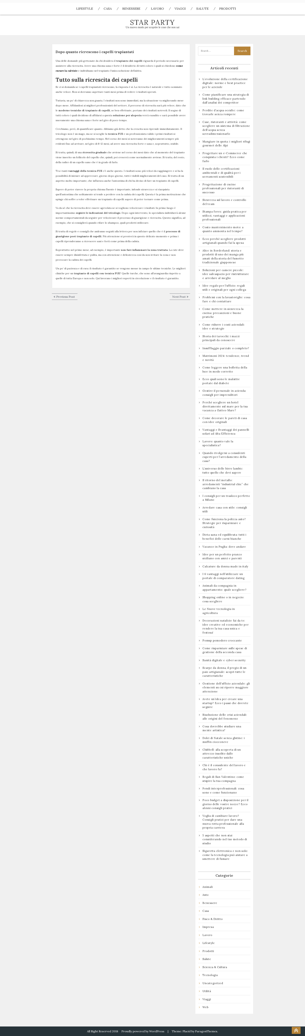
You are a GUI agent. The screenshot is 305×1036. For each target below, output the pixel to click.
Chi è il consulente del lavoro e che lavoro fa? (224, 767)
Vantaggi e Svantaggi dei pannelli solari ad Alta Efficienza (225, 431)
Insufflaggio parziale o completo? (225, 348)
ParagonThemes (206, 1031)
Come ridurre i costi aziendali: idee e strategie (223, 326)
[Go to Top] (296, 1030)
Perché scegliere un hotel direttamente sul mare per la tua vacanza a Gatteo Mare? (225, 406)
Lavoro (157, 9)
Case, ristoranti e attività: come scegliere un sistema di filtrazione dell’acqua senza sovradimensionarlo (226, 128)
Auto (205, 894)
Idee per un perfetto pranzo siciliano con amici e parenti (222, 556)
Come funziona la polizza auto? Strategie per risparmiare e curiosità (224, 523)
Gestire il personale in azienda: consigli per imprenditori (224, 392)
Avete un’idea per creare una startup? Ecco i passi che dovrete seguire (225, 703)
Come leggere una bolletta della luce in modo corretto (224, 369)
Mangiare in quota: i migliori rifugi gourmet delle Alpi (226, 143)
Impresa (208, 927)
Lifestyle (84, 9)
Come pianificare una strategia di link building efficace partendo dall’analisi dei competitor (225, 98)
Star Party (152, 22)
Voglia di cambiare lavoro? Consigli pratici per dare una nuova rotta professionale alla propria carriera (223, 821)
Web (205, 1007)
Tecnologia (210, 975)
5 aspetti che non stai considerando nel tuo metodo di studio (224, 839)
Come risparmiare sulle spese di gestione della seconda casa (224, 650)
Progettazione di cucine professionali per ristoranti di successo (223, 188)
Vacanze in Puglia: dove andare (224, 546)
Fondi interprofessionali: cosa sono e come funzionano (223, 790)
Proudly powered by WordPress (142, 1031)
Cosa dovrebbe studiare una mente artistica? (221, 728)
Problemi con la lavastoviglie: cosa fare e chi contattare (226, 299)
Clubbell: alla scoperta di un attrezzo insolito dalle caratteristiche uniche (221, 753)
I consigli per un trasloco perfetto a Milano (226, 498)
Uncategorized (212, 983)
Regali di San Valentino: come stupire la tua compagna (223, 779)
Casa (108, 9)
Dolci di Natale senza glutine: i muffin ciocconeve (223, 740)
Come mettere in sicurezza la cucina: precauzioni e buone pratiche (223, 313)
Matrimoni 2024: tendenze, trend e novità (225, 358)
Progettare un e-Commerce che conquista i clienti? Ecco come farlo (224, 157)
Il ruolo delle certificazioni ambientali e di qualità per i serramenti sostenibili (221, 172)
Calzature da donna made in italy (225, 566)
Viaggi (180, 9)
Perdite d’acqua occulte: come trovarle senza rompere (223, 112)
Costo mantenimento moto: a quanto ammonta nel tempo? (223, 229)
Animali (207, 887)
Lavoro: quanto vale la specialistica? (217, 443)
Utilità (206, 991)
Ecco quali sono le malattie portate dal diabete (221, 381)
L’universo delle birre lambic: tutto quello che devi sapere (222, 470)
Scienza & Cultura (214, 967)
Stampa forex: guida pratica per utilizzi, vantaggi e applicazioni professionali (224, 215)
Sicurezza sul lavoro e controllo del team (224, 202)
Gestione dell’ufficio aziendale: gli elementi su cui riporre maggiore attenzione (226, 687)
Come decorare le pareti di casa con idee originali (224, 420)
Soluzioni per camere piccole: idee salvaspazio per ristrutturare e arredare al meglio (225, 274)
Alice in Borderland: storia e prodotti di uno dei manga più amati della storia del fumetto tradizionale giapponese (223, 256)
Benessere (131, 9)
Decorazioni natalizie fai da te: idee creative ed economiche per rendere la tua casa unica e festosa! (225, 626)
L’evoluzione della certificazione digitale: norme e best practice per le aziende (225, 83)
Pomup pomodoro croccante (222, 640)
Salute (202, 9)
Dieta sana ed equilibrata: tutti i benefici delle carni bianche (224, 536)
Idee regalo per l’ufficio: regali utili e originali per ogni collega (224, 287)
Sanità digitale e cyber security (224, 660)
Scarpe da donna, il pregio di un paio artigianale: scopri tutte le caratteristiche (224, 671)
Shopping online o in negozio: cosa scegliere (223, 599)
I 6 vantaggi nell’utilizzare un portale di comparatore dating (223, 576)
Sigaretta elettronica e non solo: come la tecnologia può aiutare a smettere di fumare (225, 855)
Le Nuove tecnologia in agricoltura (218, 611)
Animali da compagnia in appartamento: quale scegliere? (224, 587)
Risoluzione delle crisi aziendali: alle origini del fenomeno (224, 716)
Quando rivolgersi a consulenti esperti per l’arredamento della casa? (224, 457)
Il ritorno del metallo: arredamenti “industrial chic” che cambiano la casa (225, 484)
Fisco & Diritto (212, 919)
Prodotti (227, 9)
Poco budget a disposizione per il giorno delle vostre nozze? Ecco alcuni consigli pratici (225, 804)
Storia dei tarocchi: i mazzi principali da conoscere (221, 338)
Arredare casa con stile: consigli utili (224, 509)
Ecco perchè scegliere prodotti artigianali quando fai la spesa (224, 241)
